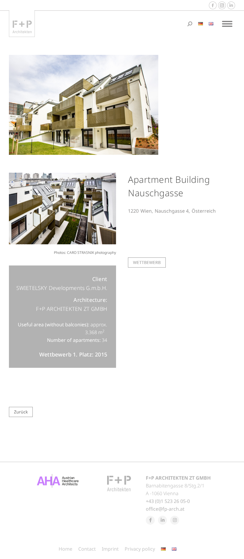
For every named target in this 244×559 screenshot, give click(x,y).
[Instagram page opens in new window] (222, 5)
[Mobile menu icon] (227, 23)
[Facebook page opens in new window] (213, 5)
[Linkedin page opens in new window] (231, 5)
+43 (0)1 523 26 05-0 (168, 501)
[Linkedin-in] (162, 520)
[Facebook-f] (150, 520)
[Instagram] (174, 520)
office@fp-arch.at (165, 509)
